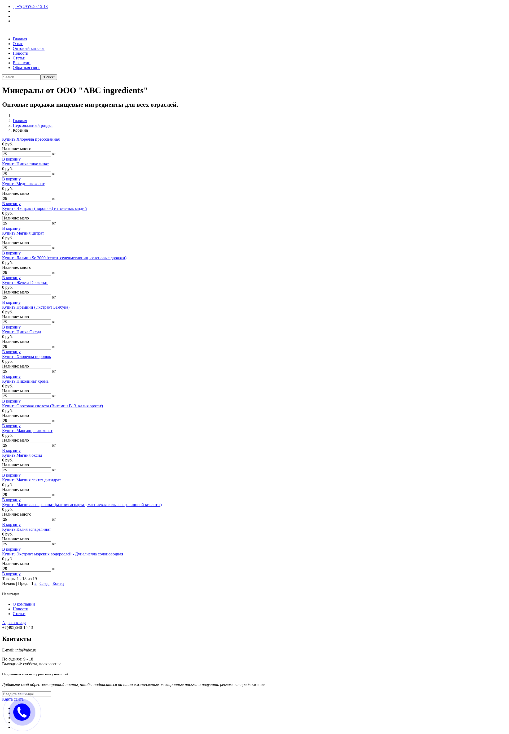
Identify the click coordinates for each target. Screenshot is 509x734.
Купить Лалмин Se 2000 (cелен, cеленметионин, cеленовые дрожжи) (64, 258)
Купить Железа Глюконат (25, 282)
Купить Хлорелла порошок (26, 356)
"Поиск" (49, 77)
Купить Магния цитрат (23, 233)
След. (45, 583)
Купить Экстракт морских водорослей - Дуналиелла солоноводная (62, 554)
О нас (18, 43)
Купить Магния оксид (22, 455)
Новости (20, 53)
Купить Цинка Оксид (21, 332)
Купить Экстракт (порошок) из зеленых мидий (44, 208)
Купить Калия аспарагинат (26, 529)
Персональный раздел (32, 125)
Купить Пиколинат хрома (25, 381)
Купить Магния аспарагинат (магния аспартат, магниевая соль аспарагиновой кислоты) (82, 504)
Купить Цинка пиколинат (25, 164)
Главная (20, 39)
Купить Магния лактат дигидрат (31, 480)
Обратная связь (26, 67)
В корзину (11, 159)
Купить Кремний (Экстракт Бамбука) (35, 307)
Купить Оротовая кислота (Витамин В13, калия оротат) (52, 406)
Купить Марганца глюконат (27, 430)
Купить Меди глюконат (23, 184)
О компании (24, 604)
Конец (58, 583)
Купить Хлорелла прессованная (31, 139)
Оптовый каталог (29, 48)
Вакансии (21, 63)
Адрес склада (14, 622)
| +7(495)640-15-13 (30, 6)
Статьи (19, 58)
